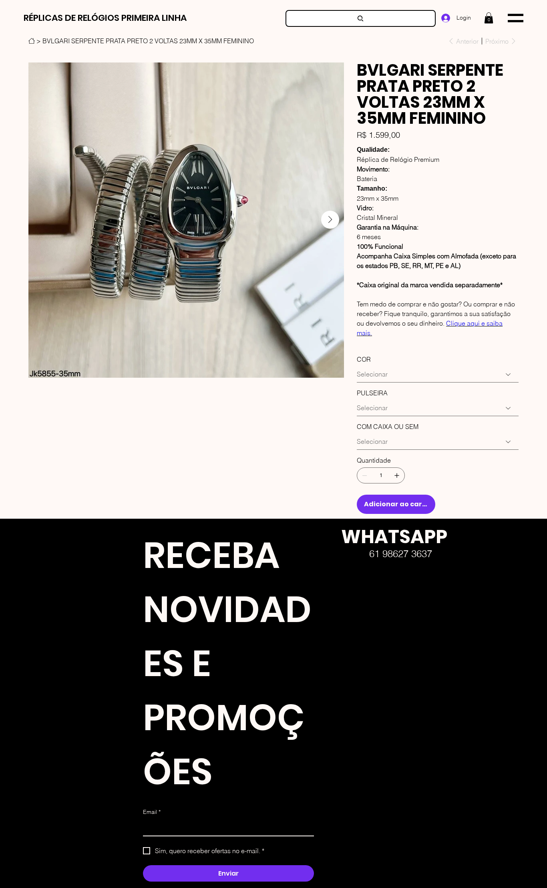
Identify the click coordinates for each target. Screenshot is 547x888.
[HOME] (31, 41)
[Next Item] (330, 220)
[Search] (361, 18)
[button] (488, 17)
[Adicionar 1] (397, 475)
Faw (334, 622)
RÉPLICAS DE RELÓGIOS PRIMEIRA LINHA (105, 18)
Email (152, 812)
